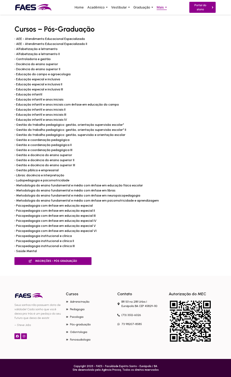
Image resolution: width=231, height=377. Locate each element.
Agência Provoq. (111, 369)
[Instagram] (24, 336)
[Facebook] (17, 336)
